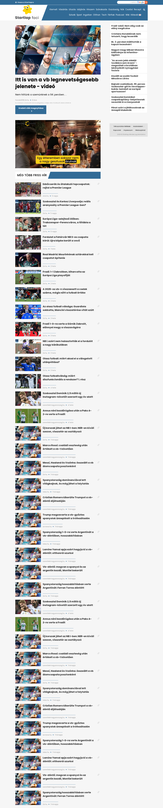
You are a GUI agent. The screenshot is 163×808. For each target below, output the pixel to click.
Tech (104, 14)
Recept (137, 9)
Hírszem (91, 9)
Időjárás (81, 9)
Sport (79, 14)
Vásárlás (63, 9)
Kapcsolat (117, 130)
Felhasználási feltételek (122, 126)
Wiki (127, 14)
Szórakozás (101, 9)
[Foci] (28, 12)
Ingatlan (87, 14)
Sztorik (72, 14)
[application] (58, 144)
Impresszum (128, 130)
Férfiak (111, 14)
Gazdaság (113, 9)
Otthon (96, 14)
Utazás (72, 9)
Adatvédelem (138, 126)
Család (129, 9)
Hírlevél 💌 (136, 14)
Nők (122, 9)
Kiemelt (53, 9)
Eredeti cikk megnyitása (31, 108)
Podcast (120, 14)
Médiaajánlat (140, 130)
